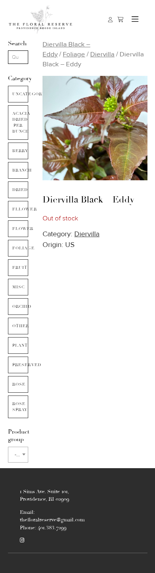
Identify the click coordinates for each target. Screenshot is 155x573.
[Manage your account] (110, 20)
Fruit (20, 267)
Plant (20, 345)
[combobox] (18, 455)
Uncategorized (20, 94)
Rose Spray (20, 406)
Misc (18, 287)
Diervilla (102, 54)
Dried (20, 189)
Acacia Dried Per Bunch (20, 122)
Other (20, 326)
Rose (19, 384)
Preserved (20, 365)
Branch (20, 170)
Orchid (20, 306)
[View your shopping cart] (121, 20)
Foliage (20, 248)
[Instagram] (22, 540)
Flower (20, 228)
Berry (20, 151)
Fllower (20, 209)
